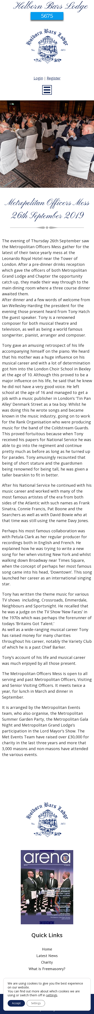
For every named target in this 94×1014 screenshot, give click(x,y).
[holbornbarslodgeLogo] (47, 48)
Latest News (47, 955)
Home (47, 949)
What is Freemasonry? (47, 968)
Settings (36, 1003)
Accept (16, 1003)
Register (54, 78)
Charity (47, 962)
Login (38, 78)
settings (51, 995)
